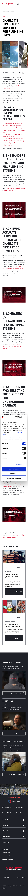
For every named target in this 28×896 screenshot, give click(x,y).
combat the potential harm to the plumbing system (11, 346)
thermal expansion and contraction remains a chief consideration (13, 484)
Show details (19, 464)
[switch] (24, 448)
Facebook (7, 807)
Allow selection (14, 473)
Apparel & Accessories (7, 859)
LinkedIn (20, 812)
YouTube (7, 812)
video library (18, 86)
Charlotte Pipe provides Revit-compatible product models (12, 269)
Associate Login (6, 852)
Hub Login (4, 856)
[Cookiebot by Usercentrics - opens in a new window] (16, 417)
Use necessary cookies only (14, 478)
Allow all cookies (14, 469)
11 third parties (13, 437)
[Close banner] (25, 416)
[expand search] (18, 4)
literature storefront (9, 88)
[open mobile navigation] (24, 4)
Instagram (20, 807)
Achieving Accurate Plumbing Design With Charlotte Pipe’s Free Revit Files (13, 130)
